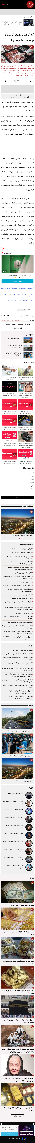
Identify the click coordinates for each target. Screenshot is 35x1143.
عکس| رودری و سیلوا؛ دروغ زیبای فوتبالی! (12, 842)
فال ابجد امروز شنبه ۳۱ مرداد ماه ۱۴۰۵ (22, 549)
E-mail (32, 479)
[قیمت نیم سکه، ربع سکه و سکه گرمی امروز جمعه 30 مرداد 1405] (17, 977)
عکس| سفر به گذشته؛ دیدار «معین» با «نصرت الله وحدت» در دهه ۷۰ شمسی (17, 603)
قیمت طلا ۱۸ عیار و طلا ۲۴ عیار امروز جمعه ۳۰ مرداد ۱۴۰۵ (17, 654)
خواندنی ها (27, 334)
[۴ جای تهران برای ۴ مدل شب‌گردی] (28, 340)
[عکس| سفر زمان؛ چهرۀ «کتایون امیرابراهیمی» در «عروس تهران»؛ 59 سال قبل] (17, 1065)
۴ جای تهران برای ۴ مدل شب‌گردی (13, 338)
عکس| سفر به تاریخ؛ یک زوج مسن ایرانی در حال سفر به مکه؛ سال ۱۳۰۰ (17, 670)
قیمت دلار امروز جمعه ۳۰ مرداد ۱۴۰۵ (22, 650)
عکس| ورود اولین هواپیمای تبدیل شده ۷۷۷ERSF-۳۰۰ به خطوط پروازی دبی (17, 638)
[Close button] (34, 1124)
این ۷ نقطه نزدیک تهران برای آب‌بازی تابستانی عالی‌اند (18, 302)
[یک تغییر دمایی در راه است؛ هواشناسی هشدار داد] (28, 348)
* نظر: (32, 486)
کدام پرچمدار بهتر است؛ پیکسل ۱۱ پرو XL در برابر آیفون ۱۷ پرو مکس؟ (17, 627)
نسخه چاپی (16, 328)
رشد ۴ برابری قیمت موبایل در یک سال (22, 598)
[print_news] (14, 81)
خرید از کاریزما (17, 281)
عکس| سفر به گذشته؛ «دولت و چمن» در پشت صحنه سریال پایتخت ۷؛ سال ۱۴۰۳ (18, 632)
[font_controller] (8, 81)
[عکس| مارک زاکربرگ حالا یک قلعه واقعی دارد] (29, 803)
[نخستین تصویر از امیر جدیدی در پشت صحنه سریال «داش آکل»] (29, 851)
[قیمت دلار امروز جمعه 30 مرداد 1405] (17, 892)
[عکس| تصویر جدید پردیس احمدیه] (29, 827)
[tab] (19, 538)
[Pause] (3, 271)
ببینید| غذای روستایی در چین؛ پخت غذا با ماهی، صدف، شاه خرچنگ (17, 557)
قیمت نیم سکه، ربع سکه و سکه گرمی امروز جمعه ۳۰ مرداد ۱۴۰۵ (18, 664)
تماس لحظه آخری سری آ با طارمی (23, 573)
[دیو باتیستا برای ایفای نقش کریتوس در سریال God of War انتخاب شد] (29, 819)
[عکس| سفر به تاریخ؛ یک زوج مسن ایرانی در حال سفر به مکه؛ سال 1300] (17, 1006)
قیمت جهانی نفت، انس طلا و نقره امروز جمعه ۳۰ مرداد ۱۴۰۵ (17, 686)
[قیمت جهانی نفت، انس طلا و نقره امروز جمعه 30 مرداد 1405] (17, 1094)
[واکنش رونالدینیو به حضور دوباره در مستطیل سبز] (29, 835)
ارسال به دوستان (9, 324)
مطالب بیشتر (17, 1116)
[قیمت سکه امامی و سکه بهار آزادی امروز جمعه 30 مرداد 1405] (17, 948)
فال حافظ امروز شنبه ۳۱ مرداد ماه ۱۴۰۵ (22, 553)
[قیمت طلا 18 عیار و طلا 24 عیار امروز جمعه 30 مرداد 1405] (17, 919)
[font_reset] (5, 81)
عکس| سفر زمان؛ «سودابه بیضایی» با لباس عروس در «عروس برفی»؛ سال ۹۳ (18, 563)
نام (33, 473)
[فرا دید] (30, 4)
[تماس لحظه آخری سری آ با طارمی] (29, 795)
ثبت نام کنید (9, 1134)
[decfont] (2, 81)
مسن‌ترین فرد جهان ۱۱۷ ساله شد (23, 582)
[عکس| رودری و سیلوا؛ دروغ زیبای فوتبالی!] (29, 843)
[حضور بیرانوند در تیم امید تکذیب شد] (29, 811)
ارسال (17, 497)
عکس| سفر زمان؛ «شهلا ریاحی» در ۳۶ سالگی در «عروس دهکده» (17, 618)
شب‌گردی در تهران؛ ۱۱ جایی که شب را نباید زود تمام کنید (16, 295)
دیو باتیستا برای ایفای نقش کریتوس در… (12, 818)
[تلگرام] (8, 316)
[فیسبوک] (1, 316)
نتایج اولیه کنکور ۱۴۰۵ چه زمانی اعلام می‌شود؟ (20, 756)
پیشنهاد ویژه (28, 506)
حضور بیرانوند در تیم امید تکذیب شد (14, 810)
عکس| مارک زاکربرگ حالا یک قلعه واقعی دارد (20, 622)
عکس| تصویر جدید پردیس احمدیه (14, 826)
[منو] (3, 5)
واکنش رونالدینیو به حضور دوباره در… (13, 834)
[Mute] (6, 271)
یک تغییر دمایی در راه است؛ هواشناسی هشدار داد (15, 347)
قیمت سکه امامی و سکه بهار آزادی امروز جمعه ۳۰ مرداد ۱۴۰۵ (17, 658)
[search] (7, 5)
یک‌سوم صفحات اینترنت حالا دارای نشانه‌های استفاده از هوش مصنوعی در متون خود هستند (17, 608)
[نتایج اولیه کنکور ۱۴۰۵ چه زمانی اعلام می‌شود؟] (28, 355)
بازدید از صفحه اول (23, 324)
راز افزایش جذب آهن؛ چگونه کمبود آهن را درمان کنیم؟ (17, 586)
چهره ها (30, 788)
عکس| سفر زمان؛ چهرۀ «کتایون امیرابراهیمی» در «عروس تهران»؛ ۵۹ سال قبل (17, 681)
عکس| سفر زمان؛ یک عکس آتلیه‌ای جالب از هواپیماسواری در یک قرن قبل (20, 692)
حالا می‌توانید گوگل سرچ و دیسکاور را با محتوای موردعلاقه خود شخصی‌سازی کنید (19, 568)
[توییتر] (4, 316)
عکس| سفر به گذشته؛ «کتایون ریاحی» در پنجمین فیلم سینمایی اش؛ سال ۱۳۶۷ (17, 577)
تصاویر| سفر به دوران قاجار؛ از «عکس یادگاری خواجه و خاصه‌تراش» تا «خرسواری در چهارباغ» (18, 675)
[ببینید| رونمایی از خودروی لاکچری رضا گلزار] (29, 859)
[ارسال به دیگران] (18, 81)
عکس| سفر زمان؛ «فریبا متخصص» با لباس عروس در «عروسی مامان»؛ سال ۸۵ (18, 590)
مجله (31, 705)
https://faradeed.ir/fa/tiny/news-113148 (12, 320)
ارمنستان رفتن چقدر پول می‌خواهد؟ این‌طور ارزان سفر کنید (16, 289)
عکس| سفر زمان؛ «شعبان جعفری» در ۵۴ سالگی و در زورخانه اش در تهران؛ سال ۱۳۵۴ (18, 698)
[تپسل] (2, 253)
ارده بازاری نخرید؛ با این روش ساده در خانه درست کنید (17, 613)
